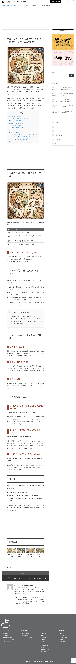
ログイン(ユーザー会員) (8, 639)
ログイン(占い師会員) (27, 637)
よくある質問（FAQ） (14, 132)
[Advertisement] (38, 18)
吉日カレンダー (44, 651)
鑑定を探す (16, 1)
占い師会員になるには (27, 633)
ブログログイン (63, 30)
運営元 (61, 639)
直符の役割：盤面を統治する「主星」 (18, 116)
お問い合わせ (63, 641)
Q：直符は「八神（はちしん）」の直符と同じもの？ (24, 134)
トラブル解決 (14, 130)
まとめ (10, 141)
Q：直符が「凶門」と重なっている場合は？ (22, 136)
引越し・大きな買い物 (16, 127)
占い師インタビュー (59, 139)
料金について (44, 635)
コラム (10, 567)
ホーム (5, 5)
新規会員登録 (25, 635)
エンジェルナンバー (59, 126)
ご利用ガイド (44, 633)
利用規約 (62, 633)
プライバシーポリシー (65, 635)
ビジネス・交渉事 (15, 125)
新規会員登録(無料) (56, 1)
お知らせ (57, 122)
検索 (53, 72)
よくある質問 (44, 637)
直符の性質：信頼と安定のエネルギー (18, 121)
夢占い (56, 143)
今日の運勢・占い (45, 645)
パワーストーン (58, 135)
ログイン (68, 1)
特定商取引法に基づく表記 (66, 637)
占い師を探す (24, 1)
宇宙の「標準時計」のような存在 (19, 118)
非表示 (24, 113)
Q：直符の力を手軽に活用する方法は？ (20, 139)
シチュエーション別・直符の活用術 (17, 123)
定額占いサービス (7, 641)
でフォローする (15, 578)
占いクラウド (19, 587)
